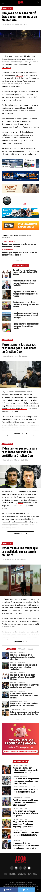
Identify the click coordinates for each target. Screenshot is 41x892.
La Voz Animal (32, 874)
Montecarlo (6, 67)
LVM (29, 235)
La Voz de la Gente (9, 874)
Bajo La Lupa (22, 874)
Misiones (19, 75)
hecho (20, 502)
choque (23, 235)
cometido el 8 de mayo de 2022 (14, 408)
